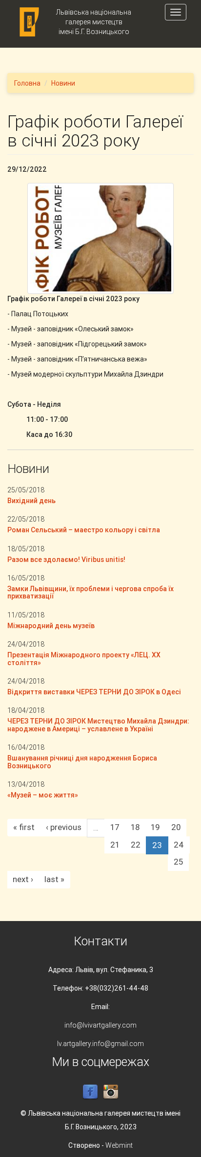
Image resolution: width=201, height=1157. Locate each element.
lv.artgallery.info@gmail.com (100, 1043)
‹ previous (63, 827)
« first (24, 827)
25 (178, 861)
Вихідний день (31, 500)
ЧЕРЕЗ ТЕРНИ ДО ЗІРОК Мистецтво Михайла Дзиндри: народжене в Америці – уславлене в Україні (98, 725)
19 (155, 827)
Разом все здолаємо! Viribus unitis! (66, 559)
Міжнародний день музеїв (51, 625)
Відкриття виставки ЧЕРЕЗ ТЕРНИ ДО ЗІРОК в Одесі (94, 691)
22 (136, 844)
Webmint (119, 1145)
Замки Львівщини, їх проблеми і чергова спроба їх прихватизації (90, 592)
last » (54, 879)
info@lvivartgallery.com (100, 1025)
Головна (27, 83)
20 (176, 827)
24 (179, 844)
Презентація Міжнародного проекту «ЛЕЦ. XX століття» (84, 659)
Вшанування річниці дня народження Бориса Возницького (82, 762)
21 (115, 844)
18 (135, 827)
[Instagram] (111, 1091)
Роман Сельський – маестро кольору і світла (83, 529)
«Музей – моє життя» (42, 795)
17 (115, 827)
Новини (63, 83)
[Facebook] (90, 1091)
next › (23, 879)
